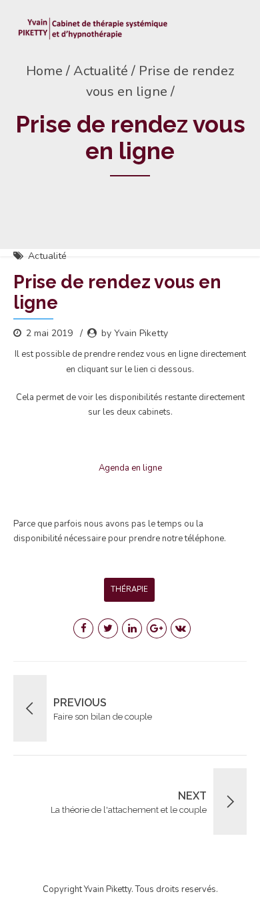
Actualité (47, 256)
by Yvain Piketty (134, 333)
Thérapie (129, 589)
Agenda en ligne (130, 468)
